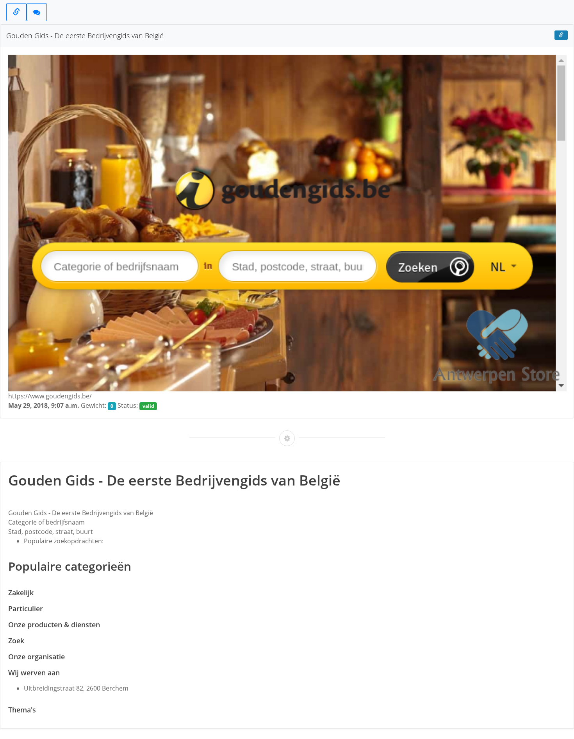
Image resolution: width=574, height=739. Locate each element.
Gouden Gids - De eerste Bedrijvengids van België (85, 35)
